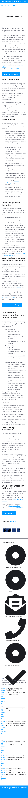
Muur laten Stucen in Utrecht (15, 756)
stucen (19, 287)
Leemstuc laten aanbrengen (12, 305)
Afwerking (13, 521)
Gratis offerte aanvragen (11, 74)
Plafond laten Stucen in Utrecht (15, 741)
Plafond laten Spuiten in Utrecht (16, 721)
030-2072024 (15, 69)
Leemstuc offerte (9, 513)
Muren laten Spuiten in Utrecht (15, 707)
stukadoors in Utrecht (8, 297)
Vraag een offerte (14, 506)
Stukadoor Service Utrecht (9, 6)
